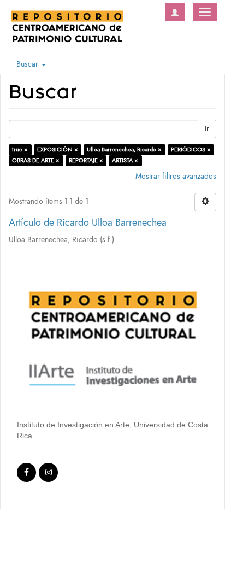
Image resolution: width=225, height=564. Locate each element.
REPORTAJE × (86, 160)
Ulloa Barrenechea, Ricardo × (124, 149)
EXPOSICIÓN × (57, 149)
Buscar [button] (28, 64)
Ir (207, 129)
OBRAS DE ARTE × (36, 160)
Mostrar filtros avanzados (175, 176)
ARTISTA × (125, 160)
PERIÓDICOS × (191, 149)
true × (20, 149)
